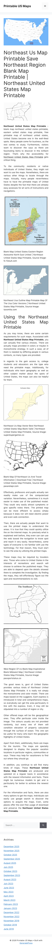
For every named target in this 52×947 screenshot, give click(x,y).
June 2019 (9, 929)
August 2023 (10, 879)
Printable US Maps (17, 6)
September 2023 (12, 875)
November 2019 (11, 920)
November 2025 (11, 850)
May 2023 (8, 892)
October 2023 (10, 871)
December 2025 (11, 846)
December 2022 (11, 912)
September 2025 (12, 859)
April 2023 (9, 896)
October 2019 (10, 925)
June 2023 (9, 888)
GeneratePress (26, 943)
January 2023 (10, 908)
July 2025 (8, 867)
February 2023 (11, 904)
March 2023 (9, 900)
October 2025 (10, 855)
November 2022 (11, 916)
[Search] (43, 825)
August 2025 (10, 863)
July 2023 (8, 883)
